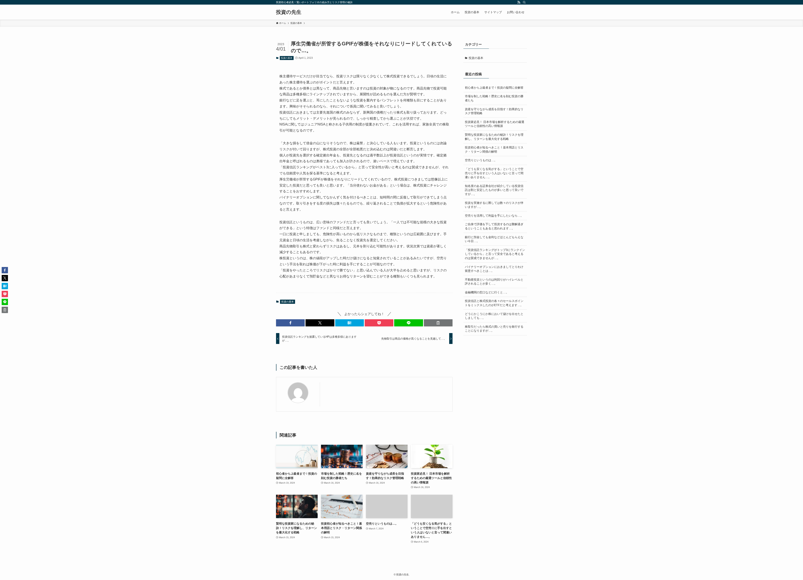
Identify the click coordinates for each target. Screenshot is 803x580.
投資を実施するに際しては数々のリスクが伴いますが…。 (494, 205)
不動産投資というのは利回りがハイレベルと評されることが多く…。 (494, 281)
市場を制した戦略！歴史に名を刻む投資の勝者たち (494, 98)
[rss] (519, 2)
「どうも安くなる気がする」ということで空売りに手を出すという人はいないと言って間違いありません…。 (494, 173)
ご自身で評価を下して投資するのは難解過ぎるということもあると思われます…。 (494, 226)
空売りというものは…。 (481, 160)
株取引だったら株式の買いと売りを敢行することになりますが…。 (494, 328)
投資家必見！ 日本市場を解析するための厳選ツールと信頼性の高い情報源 (494, 124)
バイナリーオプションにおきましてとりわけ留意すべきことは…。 (494, 269)
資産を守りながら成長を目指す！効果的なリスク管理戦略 (494, 111)
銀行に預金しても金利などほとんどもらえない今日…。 (494, 239)
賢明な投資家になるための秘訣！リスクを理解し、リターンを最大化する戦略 (494, 137)
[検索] (524, 2)
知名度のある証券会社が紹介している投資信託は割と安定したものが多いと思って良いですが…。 (494, 190)
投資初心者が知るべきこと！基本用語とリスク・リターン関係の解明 (494, 149)
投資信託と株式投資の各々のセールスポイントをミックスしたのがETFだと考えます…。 (494, 303)
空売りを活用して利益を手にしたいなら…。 (494, 215)
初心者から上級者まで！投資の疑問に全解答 (494, 87)
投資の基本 (286, 58)
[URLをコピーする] (438, 322)
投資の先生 (288, 12)
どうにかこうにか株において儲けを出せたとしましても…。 (494, 316)
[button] (290, 322)
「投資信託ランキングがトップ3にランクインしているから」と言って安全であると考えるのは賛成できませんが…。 (495, 254)
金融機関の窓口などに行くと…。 (487, 292)
